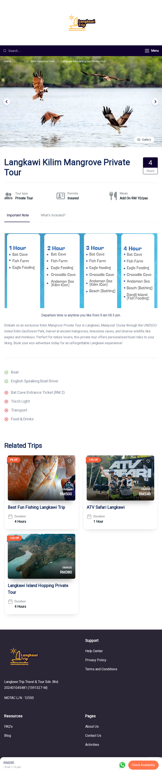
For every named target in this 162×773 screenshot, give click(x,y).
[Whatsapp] (122, 765)
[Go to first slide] (155, 101)
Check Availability (143, 765)
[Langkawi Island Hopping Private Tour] (41, 556)
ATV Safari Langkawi (106, 507)
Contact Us (93, 736)
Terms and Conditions (101, 669)
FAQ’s (8, 726)
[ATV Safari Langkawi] (120, 477)
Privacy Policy (95, 660)
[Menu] (147, 50)
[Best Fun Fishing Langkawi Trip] (41, 477)
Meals (124, 193)
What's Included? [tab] (53, 215)
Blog (7, 736)
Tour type (21, 193)
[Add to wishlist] (69, 461)
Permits (73, 193)
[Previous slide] (6, 101)
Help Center (94, 651)
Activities (92, 745)
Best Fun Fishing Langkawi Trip (36, 507)
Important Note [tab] (18, 215)
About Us (92, 726)
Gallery (146, 139)
